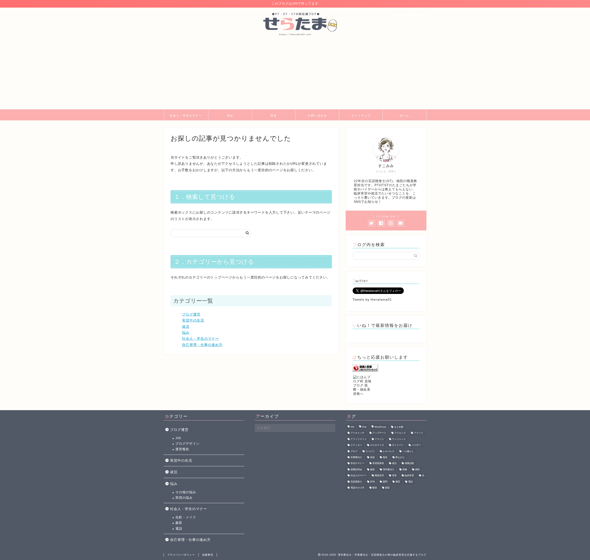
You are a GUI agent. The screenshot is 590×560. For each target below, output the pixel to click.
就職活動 (409, 463)
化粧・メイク (185, 517)
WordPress (380, 427)
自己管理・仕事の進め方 (202, 345)
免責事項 (207, 554)
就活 (273, 115)
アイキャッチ (357, 433)
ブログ (354, 451)
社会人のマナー (359, 475)
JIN (178, 438)
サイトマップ (361, 115)
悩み (230, 115)
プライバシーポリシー (181, 554)
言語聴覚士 (356, 481)
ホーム (404, 115)
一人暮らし (408, 451)
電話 (178, 528)
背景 (394, 475)
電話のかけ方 (357, 487)
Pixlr (364, 427)
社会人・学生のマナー (186, 115)
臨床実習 (409, 475)
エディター (356, 445)
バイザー (416, 445)
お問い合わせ (317, 115)
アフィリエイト (359, 439)
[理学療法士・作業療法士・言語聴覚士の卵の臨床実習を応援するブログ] (295, 39)
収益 (372, 457)
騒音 (374, 487)
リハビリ (370, 451)
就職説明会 (356, 469)
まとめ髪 (398, 427)
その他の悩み (185, 492)
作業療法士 (356, 457)
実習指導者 (378, 463)
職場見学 (379, 475)
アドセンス (400, 433)
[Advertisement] (295, 75)
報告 (385, 457)
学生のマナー (357, 463)
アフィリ (418, 433)
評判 (372, 481)
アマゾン (379, 439)
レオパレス (388, 451)
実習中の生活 (193, 320)
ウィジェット (399, 439)
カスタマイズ (377, 445)
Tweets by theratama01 (372, 299)
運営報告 (182, 449)
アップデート (379, 433)
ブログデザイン (187, 443)
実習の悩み (184, 497)
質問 (385, 481)
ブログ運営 (191, 314)
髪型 (387, 487)
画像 (404, 469)
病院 (417, 469)
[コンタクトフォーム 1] (415, 15)
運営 (397, 481)
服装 (178, 523)
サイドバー (398, 445)
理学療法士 (388, 469)
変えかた (400, 457)
